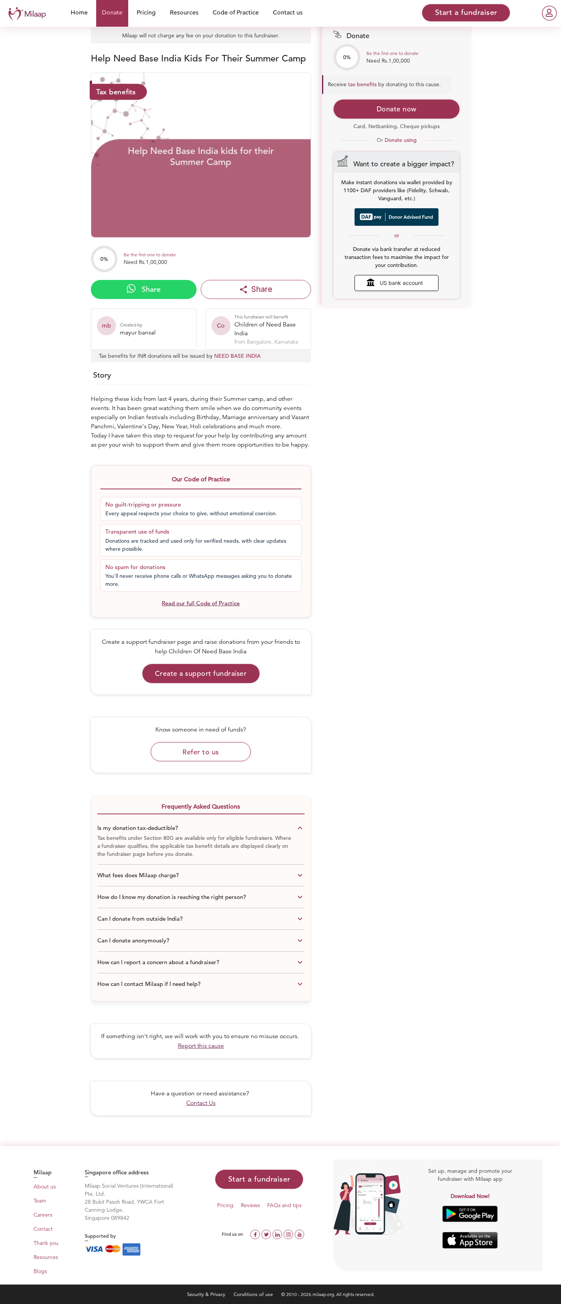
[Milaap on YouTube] (299, 1233)
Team (40, 1200)
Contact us (288, 12)
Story (102, 375)
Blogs (40, 1271)
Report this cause (201, 1046)
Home (79, 12)
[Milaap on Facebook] (255, 1233)
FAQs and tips (284, 1205)
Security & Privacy (207, 1294)
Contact (43, 1228)
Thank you (46, 1243)
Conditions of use (254, 1294)
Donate (112, 12)
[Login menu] (549, 13)
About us (45, 1186)
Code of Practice (236, 12)
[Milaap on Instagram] (289, 1233)
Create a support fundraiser (201, 673)
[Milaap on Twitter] (266, 1233)
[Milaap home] (25, 12)
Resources (184, 12)
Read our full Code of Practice (201, 603)
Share (150, 289)
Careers (43, 1214)
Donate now (397, 109)
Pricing (146, 12)
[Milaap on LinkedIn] (278, 1233)
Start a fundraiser (259, 1179)
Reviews (250, 1205)
